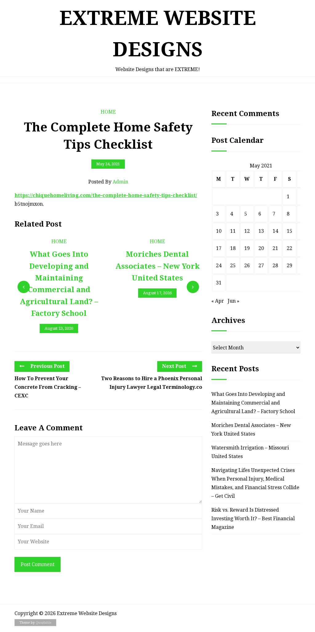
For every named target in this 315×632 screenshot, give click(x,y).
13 (261, 231)
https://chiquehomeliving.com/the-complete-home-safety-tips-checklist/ (105, 195)
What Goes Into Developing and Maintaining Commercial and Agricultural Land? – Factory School (253, 402)
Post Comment (37, 564)
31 (218, 283)
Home (108, 112)
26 (247, 265)
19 (247, 248)
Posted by (108, 182)
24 (218, 265)
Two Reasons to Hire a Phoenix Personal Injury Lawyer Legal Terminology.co (151, 383)
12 (247, 231)
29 (289, 265)
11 (233, 231)
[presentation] (24, 287)
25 (233, 265)
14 (275, 231)
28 (275, 265)
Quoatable (43, 622)
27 (261, 265)
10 (218, 231)
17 (218, 248)
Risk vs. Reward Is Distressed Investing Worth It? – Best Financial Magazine (253, 518)
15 (289, 231)
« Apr (217, 301)
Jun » (233, 301)
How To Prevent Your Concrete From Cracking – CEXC (47, 387)
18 (233, 248)
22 (289, 248)
